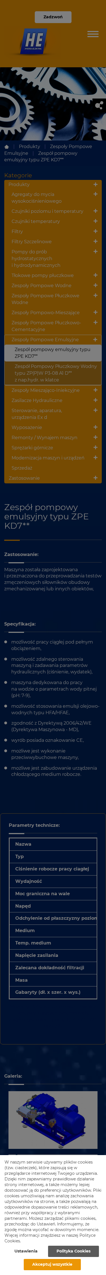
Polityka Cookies (73, 1251)
